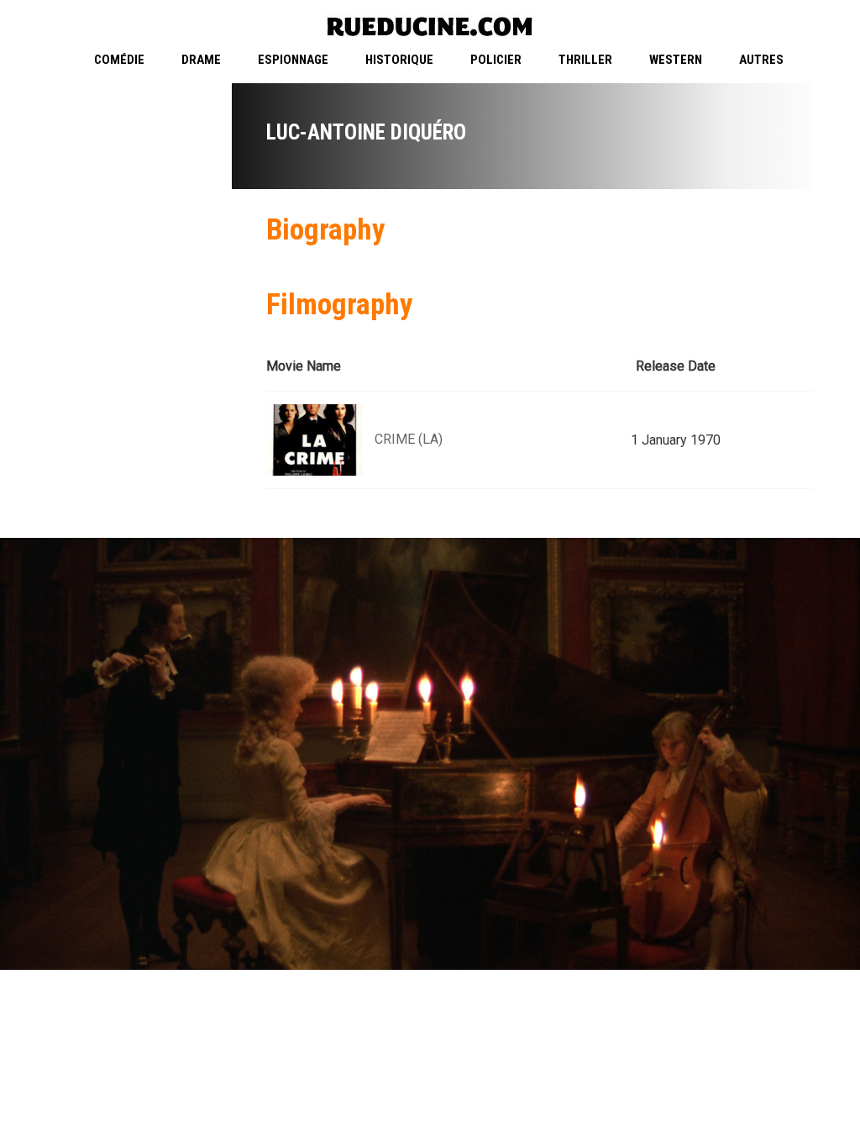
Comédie (119, 59)
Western (675, 59)
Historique (399, 59)
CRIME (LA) (409, 439)
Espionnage (293, 59)
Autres (761, 59)
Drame (201, 59)
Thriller (585, 59)
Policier (496, 59)
